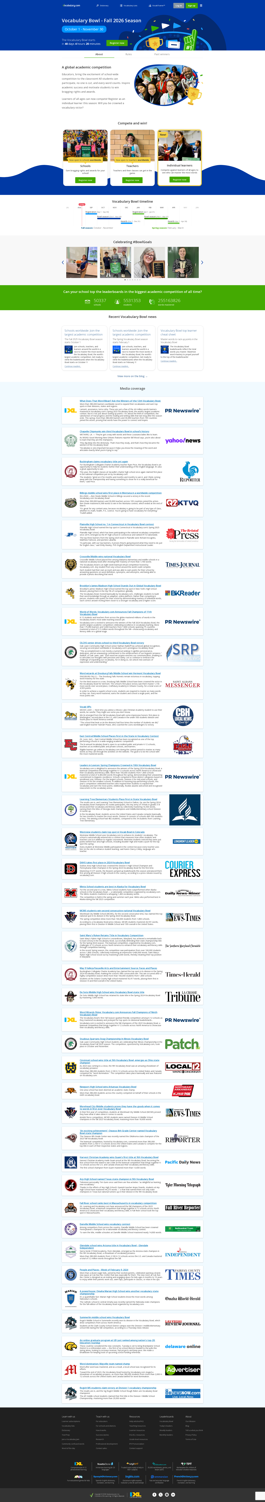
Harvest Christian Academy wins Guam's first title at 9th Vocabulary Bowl (119, 1157)
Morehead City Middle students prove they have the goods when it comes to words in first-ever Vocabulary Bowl (120, 1107)
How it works (101, 1430)
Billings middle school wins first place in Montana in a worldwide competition (121, 493)
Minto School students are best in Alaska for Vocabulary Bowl (113, 886)
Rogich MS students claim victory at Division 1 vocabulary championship (118, 1388)
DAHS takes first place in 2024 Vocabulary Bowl (105, 862)
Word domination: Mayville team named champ (105, 1364)
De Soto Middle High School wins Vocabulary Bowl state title (112, 992)
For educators (101, 1421)
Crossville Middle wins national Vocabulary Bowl (105, 556)
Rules (128, 54)
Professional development (107, 1444)
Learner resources (137, 1430)
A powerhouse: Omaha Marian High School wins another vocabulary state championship (119, 1292)
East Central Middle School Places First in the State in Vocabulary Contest (119, 736)
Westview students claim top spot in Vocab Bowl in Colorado (112, 832)
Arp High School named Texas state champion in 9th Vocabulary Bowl (117, 1179)
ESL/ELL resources (137, 1435)
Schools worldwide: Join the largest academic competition (84, 332)
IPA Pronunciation (136, 1444)
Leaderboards (167, 1416)
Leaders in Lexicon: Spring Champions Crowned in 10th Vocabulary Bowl (118, 765)
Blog (187, 1426)
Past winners (162, 54)
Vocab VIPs (85, 707)
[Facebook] (154, 1495)
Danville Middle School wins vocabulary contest (105, 1224)
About (99, 54)
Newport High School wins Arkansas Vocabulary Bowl (108, 1087)
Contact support (136, 1448)
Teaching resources (137, 1426)
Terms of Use (191, 1439)
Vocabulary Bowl (166, 1421)
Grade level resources (138, 1439)
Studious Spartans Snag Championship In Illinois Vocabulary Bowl (114, 1039)
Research (100, 1439)
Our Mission (190, 1421)
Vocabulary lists (68, 1426)
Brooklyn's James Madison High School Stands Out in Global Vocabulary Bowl (120, 585)
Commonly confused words (73, 1444)
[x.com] (161, 1495)
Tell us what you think (194, 1430)
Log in (179, 5)
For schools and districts (106, 1426)
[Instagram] (167, 1495)
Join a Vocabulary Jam (70, 1439)
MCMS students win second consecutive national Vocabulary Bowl (115, 910)
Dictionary (66, 1430)
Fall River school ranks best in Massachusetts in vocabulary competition (118, 1203)
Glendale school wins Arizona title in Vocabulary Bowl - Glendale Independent (114, 1246)
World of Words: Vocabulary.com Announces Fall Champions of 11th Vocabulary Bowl (116, 613)
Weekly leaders (166, 1430)
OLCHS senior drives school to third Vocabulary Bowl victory (112, 643)
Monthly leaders (166, 1435)
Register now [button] (117, 43)
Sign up (191, 5)
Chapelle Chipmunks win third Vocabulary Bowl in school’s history (114, 431)
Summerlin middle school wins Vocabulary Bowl (105, 1317)
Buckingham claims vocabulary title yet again (104, 461)
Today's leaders (166, 1426)
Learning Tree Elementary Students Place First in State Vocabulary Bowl (118, 799)
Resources (134, 1416)
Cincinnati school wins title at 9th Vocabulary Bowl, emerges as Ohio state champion (119, 1061)
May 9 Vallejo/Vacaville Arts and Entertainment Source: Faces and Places (118, 968)
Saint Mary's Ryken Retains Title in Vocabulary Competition (111, 935)
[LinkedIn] (173, 1495)
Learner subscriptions (71, 1421)
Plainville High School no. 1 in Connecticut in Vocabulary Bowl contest (117, 524)
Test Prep (66, 1435)
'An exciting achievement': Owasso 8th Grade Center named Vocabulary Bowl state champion (118, 1131)
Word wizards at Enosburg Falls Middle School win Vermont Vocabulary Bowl (120, 673)
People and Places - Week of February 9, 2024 (104, 1270)
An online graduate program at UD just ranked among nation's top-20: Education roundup (117, 1341)
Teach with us (102, 1416)
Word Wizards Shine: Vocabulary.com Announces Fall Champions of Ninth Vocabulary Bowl (118, 1013)
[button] (201, 5)
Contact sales (101, 1448)
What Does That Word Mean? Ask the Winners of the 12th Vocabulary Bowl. (120, 401)
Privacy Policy (191, 1435)
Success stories (102, 1435)
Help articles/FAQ (136, 1421)
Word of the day (68, 1448)
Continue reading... (73, 366)
